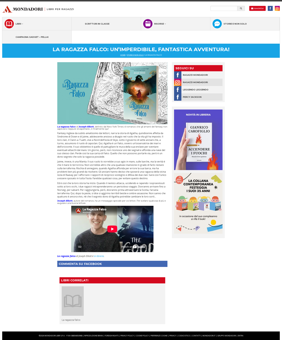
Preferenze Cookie (159, 335)
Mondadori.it (209, 335)
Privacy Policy (127, 335)
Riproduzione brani (93, 335)
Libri (19, 23)
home (122, 55)
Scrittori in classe (97, 23)
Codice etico (184, 335)
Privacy (172, 335)
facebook (270, 8)
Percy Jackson (192, 97)
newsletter (258, 8)
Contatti (196, 335)
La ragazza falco (71, 320)
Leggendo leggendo (195, 89)
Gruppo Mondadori (226, 335)
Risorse (159, 23)
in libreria (99, 256)
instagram (277, 8)
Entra (240, 335)
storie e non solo (135, 55)
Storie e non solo (235, 23)
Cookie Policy (142, 335)
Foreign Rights (112, 335)
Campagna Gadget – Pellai (32, 37)
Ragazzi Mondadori (195, 75)
